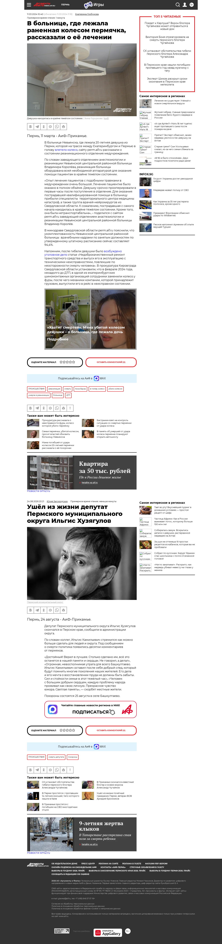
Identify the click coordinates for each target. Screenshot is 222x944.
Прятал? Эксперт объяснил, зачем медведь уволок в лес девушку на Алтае (172, 138)
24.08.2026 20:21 (35, 501)
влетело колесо (66, 149)
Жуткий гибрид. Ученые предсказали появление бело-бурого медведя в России (174, 115)
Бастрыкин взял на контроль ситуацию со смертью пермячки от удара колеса (114, 423)
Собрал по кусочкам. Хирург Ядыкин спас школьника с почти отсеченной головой (174, 556)
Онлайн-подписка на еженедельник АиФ (74, 867)
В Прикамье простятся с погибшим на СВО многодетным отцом (59, 807)
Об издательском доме (64, 864)
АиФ (106, 118)
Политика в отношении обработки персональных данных (78, 906)
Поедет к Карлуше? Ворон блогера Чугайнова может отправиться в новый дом (167, 26)
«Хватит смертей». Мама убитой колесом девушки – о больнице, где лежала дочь (86, 329)
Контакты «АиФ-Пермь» (113, 867)
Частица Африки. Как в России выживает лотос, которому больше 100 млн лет (173, 521)
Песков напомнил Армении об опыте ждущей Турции (173, 225)
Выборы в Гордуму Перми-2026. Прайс (170, 871)
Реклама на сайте (108, 864)
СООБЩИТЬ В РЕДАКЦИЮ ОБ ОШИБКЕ (70, 874)
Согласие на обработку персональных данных (73, 904)
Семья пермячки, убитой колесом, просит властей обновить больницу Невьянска (60, 434)
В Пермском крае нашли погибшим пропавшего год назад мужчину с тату (167, 67)
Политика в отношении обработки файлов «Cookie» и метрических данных (86, 909)
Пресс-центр (88, 864)
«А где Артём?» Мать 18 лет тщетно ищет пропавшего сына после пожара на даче (173, 126)
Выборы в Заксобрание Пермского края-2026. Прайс (117, 871)
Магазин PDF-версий (156, 864)
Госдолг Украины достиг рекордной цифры (173, 180)
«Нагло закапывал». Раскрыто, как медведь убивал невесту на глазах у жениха (173, 567)
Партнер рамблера (81, 931)
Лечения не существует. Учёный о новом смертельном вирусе (172, 102)
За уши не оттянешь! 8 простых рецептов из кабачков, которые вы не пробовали (174, 544)
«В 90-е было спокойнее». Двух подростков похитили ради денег (172, 159)
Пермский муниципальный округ (45, 602)
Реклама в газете (131, 864)
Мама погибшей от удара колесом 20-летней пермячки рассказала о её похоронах (58, 445)
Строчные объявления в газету (147, 867)
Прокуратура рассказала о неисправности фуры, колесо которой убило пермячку (58, 423)
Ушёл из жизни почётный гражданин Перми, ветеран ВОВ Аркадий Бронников (114, 796)
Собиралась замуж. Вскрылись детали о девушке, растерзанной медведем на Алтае (172, 533)
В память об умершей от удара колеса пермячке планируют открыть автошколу (113, 434)
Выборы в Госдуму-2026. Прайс (68, 871)
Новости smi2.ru (38, 491)
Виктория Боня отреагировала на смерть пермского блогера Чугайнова (167, 40)
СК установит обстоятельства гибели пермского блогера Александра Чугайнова (167, 54)
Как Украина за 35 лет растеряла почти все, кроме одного (171, 202)
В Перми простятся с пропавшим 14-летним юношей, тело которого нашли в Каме (60, 796)
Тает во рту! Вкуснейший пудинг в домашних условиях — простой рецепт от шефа (172, 510)
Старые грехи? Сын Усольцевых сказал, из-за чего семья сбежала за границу (173, 149)
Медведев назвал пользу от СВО (171, 190)
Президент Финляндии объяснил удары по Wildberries (171, 214)
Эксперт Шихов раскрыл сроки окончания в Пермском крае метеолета (167, 81)
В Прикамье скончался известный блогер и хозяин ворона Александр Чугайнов (115, 785)
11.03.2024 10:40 (35, 14)
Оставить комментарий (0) (111, 362)
